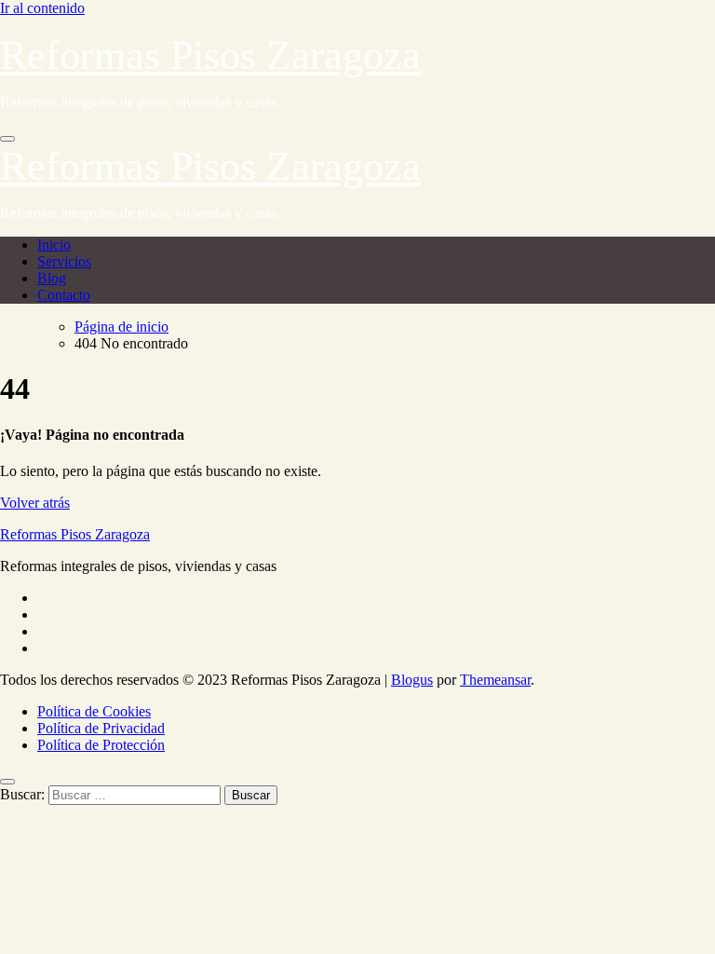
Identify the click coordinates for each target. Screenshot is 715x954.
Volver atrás (35, 503)
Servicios (64, 261)
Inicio (54, 244)
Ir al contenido (42, 8)
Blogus (412, 680)
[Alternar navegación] (7, 139)
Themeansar (495, 680)
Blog (51, 278)
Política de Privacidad (101, 728)
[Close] (7, 781)
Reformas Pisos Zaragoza (210, 55)
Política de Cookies (94, 711)
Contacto (63, 295)
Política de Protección (101, 745)
